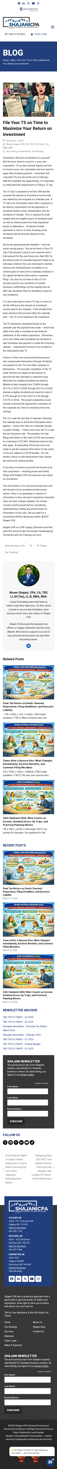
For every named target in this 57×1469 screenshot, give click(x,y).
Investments (24, 151)
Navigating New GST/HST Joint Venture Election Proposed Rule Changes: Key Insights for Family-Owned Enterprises (41, 1167)
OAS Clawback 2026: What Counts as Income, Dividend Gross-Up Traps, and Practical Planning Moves (25, 821)
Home (6, 60)
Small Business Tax (15, 545)
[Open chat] (50, 1462)
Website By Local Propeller (32, 1432)
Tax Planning (37, 151)
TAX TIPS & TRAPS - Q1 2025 (18, 1048)
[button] (52, 27)
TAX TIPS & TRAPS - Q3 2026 (18, 1017)
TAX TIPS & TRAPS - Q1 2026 (18, 1039)
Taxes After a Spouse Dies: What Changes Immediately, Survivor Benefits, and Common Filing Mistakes (27, 764)
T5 (30, 545)
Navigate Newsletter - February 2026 (22, 1034)
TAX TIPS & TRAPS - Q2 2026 (18, 1021)
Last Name (13, 1097)
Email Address (15, 1109)
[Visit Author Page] (28, 575)
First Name (13, 1086)
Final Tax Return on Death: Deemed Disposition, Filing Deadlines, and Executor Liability (28, 706)
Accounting (11, 151)
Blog (13, 60)
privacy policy (27, 1074)
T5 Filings (42, 545)
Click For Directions (17, 1228)
